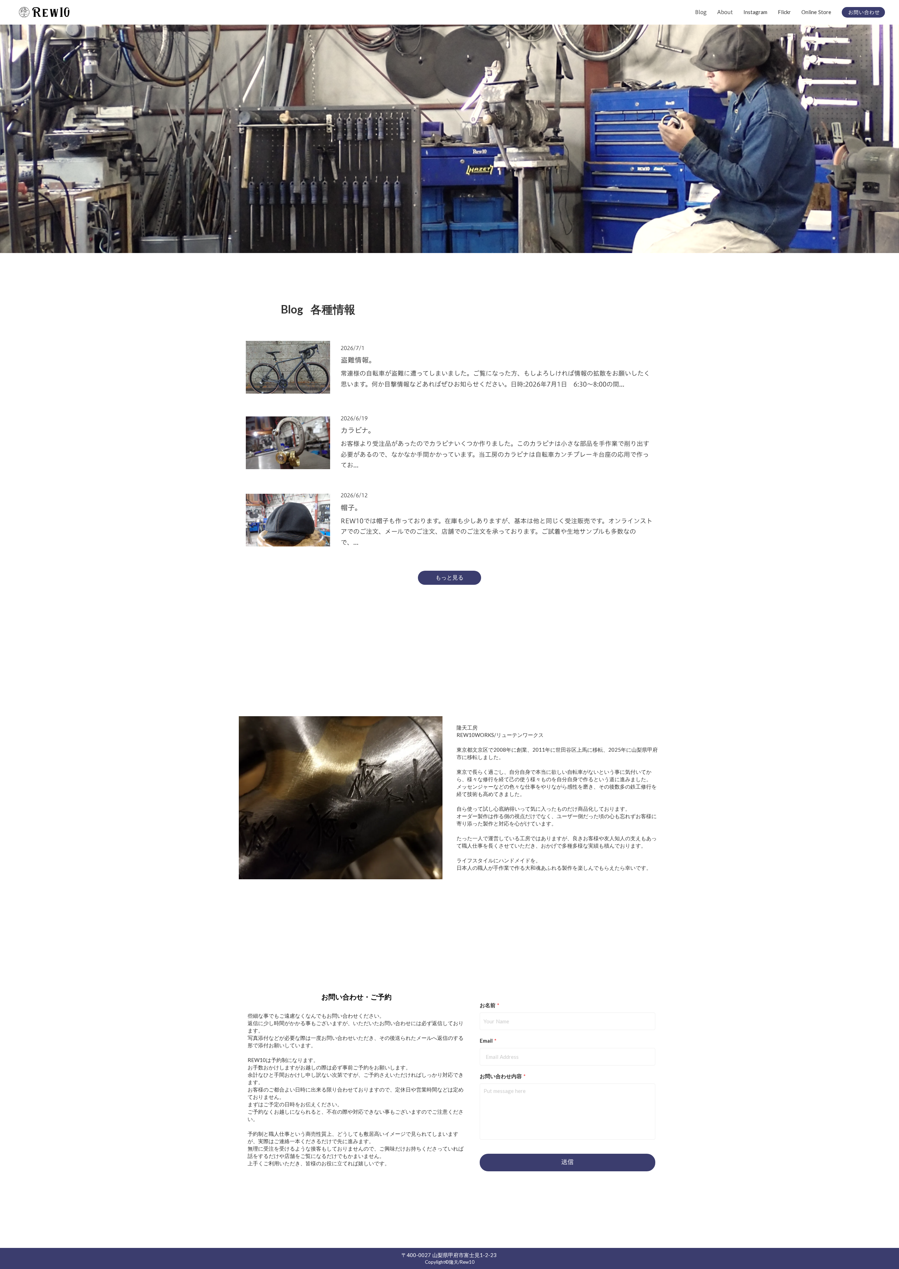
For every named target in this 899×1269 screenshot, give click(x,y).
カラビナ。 (358, 430)
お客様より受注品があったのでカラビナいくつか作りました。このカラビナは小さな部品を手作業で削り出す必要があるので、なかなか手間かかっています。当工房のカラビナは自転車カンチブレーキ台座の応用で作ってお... (495, 454)
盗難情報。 (358, 360)
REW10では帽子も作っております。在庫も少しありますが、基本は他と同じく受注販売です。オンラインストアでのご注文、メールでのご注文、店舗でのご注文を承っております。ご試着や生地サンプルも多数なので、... (496, 531)
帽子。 (351, 507)
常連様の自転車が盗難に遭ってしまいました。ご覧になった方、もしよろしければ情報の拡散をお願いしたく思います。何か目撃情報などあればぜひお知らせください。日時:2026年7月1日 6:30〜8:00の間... (495, 379)
